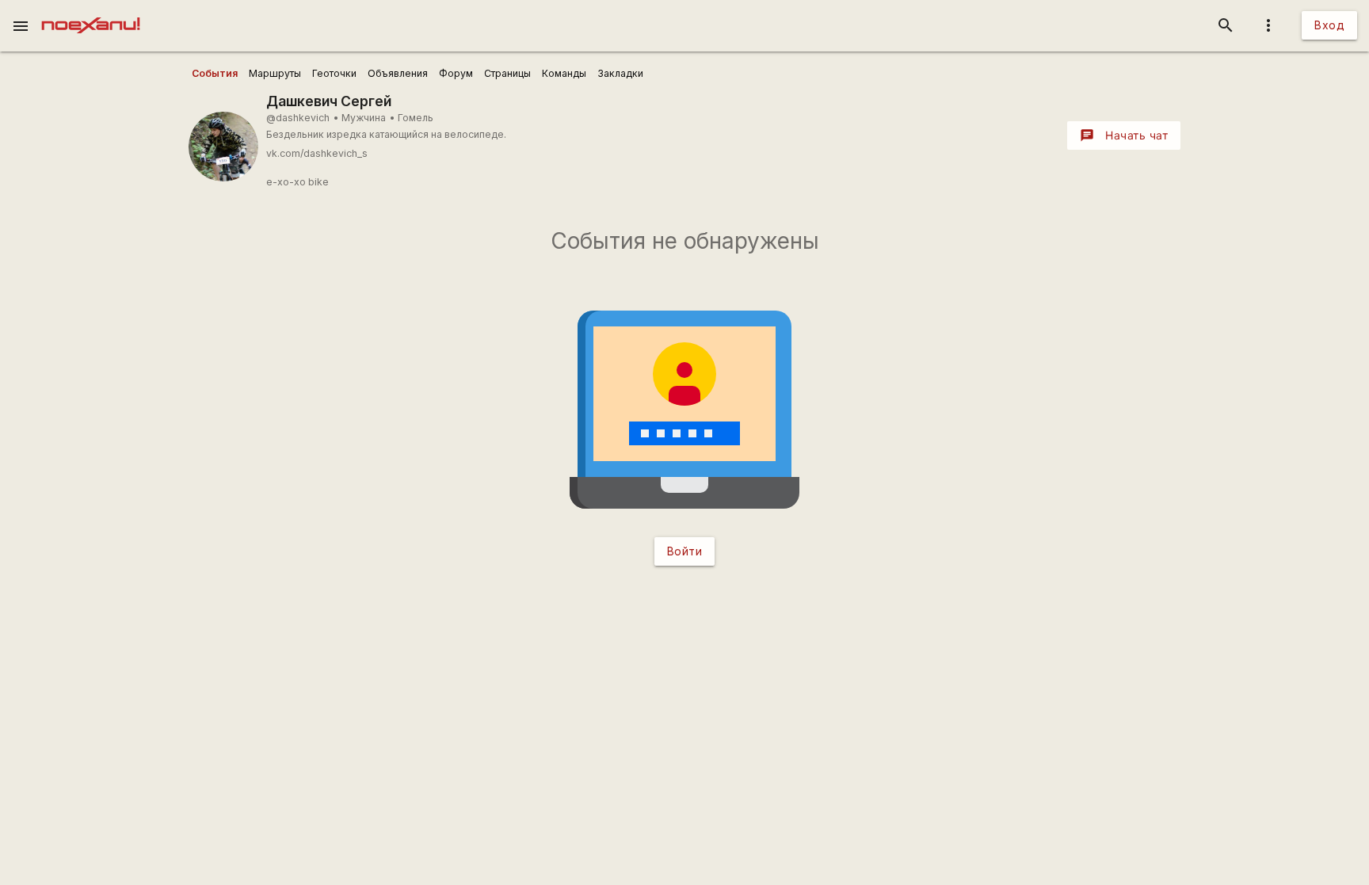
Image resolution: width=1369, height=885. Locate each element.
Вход (1329, 25)
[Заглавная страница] (90, 11)
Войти (685, 551)
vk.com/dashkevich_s (317, 153)
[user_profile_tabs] (214, 74)
